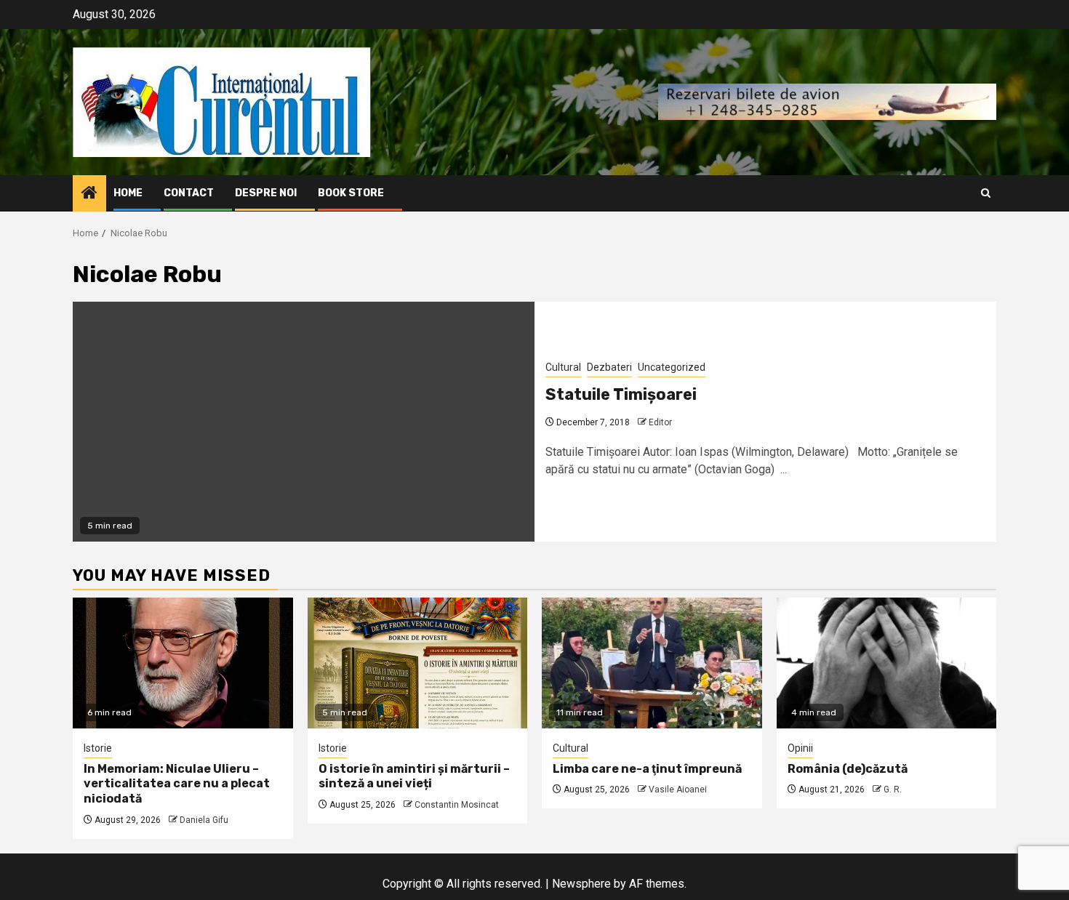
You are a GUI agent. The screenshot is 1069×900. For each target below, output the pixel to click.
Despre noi (266, 193)
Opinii (800, 748)
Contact (189, 193)
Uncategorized (671, 367)
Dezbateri (609, 367)
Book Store (351, 193)
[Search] (986, 193)
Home (128, 193)
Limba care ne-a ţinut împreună (647, 769)
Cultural (563, 367)
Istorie (98, 748)
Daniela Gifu (204, 820)
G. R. (893, 789)
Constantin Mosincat (457, 805)
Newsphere (581, 884)
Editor (660, 422)
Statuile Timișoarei (621, 394)
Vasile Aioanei (678, 789)
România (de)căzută (848, 769)
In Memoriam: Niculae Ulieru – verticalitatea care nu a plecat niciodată (177, 784)
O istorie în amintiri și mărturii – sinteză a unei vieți (414, 776)
